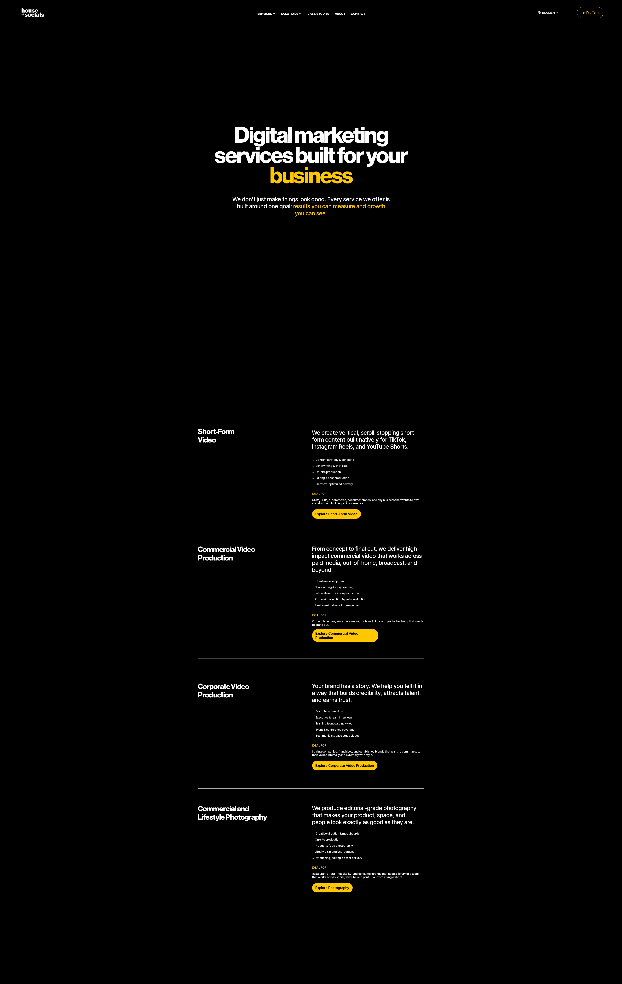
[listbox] (548, 13)
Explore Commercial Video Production (336, 635)
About (340, 14)
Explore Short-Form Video (336, 514)
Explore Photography (332, 888)
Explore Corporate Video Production (344, 765)
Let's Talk (590, 12)
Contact (358, 14)
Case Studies (318, 14)
